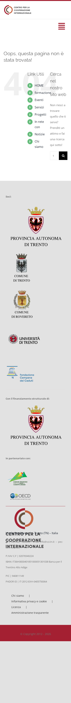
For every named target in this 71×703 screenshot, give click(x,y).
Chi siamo (17, 595)
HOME (39, 85)
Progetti (40, 114)
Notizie (40, 134)
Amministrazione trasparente (30, 612)
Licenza (16, 607)
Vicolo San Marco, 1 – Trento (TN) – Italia (32, 533)
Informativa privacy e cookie (29, 601)
